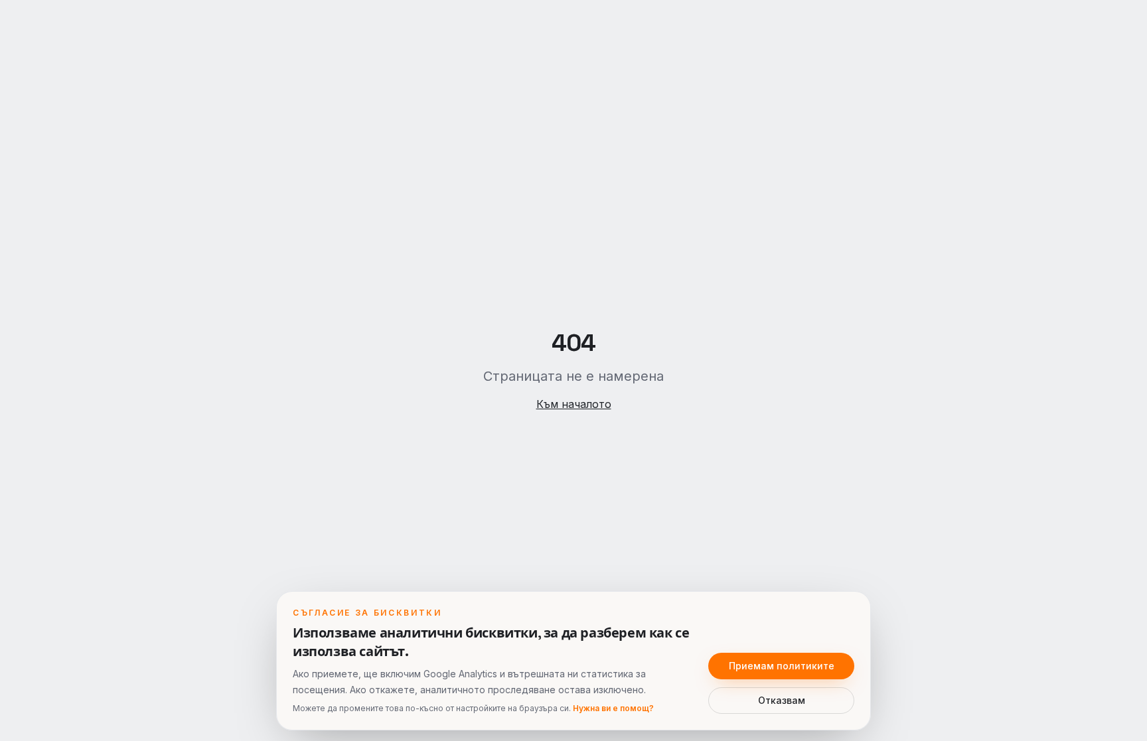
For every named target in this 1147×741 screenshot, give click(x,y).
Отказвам (781, 700)
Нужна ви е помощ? (613, 708)
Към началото (573, 404)
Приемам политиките (781, 665)
